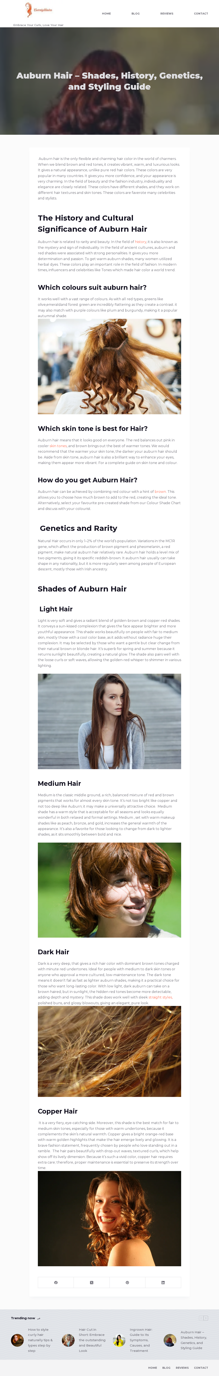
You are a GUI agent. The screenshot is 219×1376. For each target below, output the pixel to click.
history (140, 242)
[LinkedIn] (163, 1282)
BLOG (136, 13)
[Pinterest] (127, 1282)
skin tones (58, 446)
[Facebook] (56, 1282)
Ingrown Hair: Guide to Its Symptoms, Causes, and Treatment (141, 1340)
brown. (161, 492)
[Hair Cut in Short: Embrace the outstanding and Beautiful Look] (68, 1340)
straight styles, (161, 997)
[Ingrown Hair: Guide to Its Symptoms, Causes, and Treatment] (119, 1340)
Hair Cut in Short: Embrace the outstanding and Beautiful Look (92, 1340)
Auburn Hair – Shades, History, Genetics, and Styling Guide (194, 1340)
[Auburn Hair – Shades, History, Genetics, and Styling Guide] (170, 1340)
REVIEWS (166, 13)
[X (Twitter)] (92, 1282)
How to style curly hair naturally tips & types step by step (40, 1340)
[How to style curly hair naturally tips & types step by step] (17, 1340)
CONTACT (201, 13)
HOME (106, 13)
